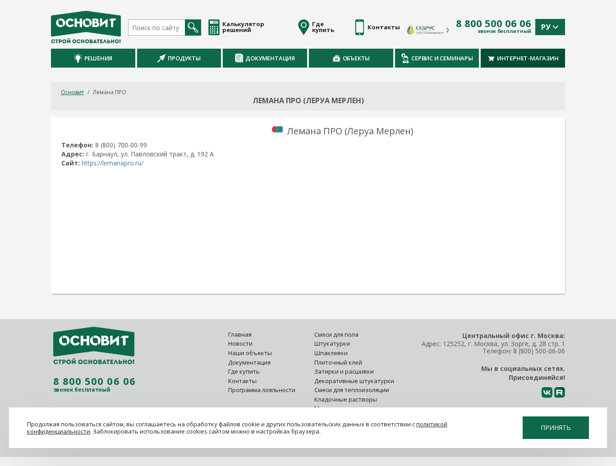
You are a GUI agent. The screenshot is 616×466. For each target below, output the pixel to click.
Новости (240, 343)
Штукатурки (332, 343)
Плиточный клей (338, 362)
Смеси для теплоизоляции (351, 390)
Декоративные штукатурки (354, 381)
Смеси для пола (336, 334)
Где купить (244, 371)
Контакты (242, 381)
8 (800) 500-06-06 (539, 351)
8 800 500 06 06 (493, 23)
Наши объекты (250, 353)
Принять (556, 427)
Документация (270, 58)
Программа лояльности (261, 390)
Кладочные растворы (345, 399)
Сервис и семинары (442, 58)
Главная (240, 334)
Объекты (356, 58)
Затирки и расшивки (344, 371)
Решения (98, 58)
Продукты (184, 58)
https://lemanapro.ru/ (112, 163)
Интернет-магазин (528, 58)
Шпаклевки (331, 353)
